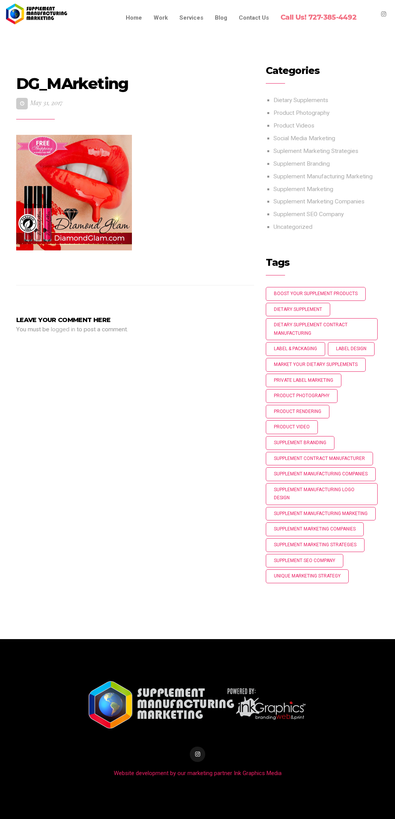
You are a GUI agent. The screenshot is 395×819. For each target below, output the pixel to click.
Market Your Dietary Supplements (316, 364)
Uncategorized (292, 226)
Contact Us (254, 17)
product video (292, 427)
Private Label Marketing (303, 380)
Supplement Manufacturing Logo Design (314, 494)
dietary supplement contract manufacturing (311, 329)
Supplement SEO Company (308, 214)
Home (134, 17)
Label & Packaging (295, 348)
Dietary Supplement (298, 309)
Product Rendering (297, 411)
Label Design (351, 348)
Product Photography (301, 112)
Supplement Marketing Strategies (315, 544)
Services (191, 17)
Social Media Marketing (304, 138)
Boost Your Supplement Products (316, 293)
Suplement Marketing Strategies (315, 151)
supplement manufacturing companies (321, 474)
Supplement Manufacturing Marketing (323, 176)
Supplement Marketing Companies (319, 201)
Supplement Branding (301, 163)
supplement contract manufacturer (319, 458)
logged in (63, 329)
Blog (221, 17)
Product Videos (293, 125)
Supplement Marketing (303, 189)
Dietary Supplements (300, 100)
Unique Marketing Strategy (307, 576)
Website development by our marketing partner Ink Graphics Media (198, 773)
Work (161, 17)
